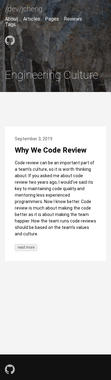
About (11, 19)
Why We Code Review (51, 150)
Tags (10, 24)
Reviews (73, 19)
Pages (52, 19)
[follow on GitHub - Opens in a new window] (10, 38)
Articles (31, 19)
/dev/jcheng (24, 9)
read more (26, 247)
